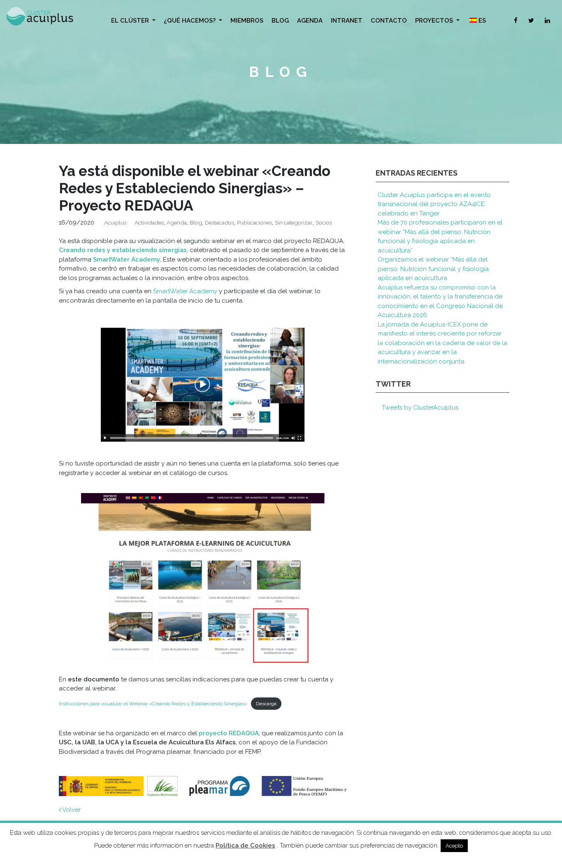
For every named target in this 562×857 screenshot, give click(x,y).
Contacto (389, 20)
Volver (71, 809)
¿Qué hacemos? (190, 20)
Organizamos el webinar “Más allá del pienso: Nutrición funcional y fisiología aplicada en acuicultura (433, 269)
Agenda (310, 20)
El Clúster (131, 20)
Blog (280, 20)
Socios (324, 222)
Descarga (266, 703)
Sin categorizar (294, 222)
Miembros (246, 20)
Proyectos (435, 20)
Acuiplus (115, 222)
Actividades (149, 222)
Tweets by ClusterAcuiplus (420, 407)
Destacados (219, 222)
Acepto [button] (454, 846)
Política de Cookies (245, 845)
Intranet (346, 20)
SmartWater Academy (126, 259)
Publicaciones (254, 222)
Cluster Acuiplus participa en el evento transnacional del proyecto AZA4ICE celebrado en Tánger (434, 204)
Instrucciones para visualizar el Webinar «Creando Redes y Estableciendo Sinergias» (153, 703)
